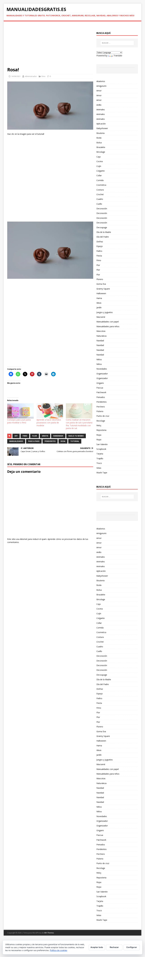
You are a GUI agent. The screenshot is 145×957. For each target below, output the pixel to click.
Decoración (101, 208)
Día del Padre (102, 236)
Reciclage (100, 420)
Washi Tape (101, 472)
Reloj (98, 425)
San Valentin (102, 444)
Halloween (101, 293)
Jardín (99, 307)
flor (34, 436)
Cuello (99, 203)
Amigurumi (101, 86)
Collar (99, 175)
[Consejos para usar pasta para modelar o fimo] (20, 410)
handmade (58, 436)
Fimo (43, 76)
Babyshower (102, 128)
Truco (99, 463)
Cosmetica (101, 185)
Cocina (99, 161)
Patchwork (101, 392)
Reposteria (101, 430)
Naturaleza (101, 336)
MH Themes (49, 933)
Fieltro (99, 251)
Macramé (100, 317)
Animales (100, 109)
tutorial (74, 441)
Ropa (98, 435)
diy (16, 436)
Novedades (101, 368)
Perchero (100, 406)
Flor (98, 265)
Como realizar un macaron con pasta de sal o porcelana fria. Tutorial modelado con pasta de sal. (79, 424)
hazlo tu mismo (76, 436)
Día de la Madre (103, 232)
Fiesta (99, 255)
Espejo (99, 246)
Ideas (98, 302)
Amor (99, 90)
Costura (100, 189)
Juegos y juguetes (104, 312)
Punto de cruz (102, 416)
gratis (45, 436)
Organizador (102, 373)
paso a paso (34, 441)
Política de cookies (58, 950)
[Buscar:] (117, 43)
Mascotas (100, 331)
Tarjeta (99, 453)
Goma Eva (101, 284)
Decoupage (101, 227)
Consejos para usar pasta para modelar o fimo (19, 421)
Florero (99, 279)
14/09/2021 (16, 76)
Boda (98, 137)
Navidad (100, 340)
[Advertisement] (50, 46)
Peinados (100, 397)
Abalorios (100, 81)
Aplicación (101, 123)
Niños (99, 359)
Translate (118, 55)
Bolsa (99, 142)
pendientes (50, 441)
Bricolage (100, 152)
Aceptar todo (96, 947)
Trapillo (99, 458)
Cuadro (99, 199)
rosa (63, 441)
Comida (100, 180)
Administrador (31, 76)
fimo (25, 436)
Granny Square (103, 288)
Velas (98, 468)
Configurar (131, 947)
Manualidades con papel (107, 321)
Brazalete (100, 147)
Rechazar (114, 947)
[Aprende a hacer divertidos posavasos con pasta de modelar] (50, 410)
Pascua (99, 387)
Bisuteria (100, 133)
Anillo (98, 105)
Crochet (100, 194)
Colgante (100, 170)
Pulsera (99, 411)
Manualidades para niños (107, 326)
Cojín (98, 166)
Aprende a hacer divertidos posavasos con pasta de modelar (49, 422)
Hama (99, 298)
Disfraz (99, 241)
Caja (98, 156)
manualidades (16, 441)
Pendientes (101, 401)
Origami (100, 383)
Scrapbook (101, 449)
